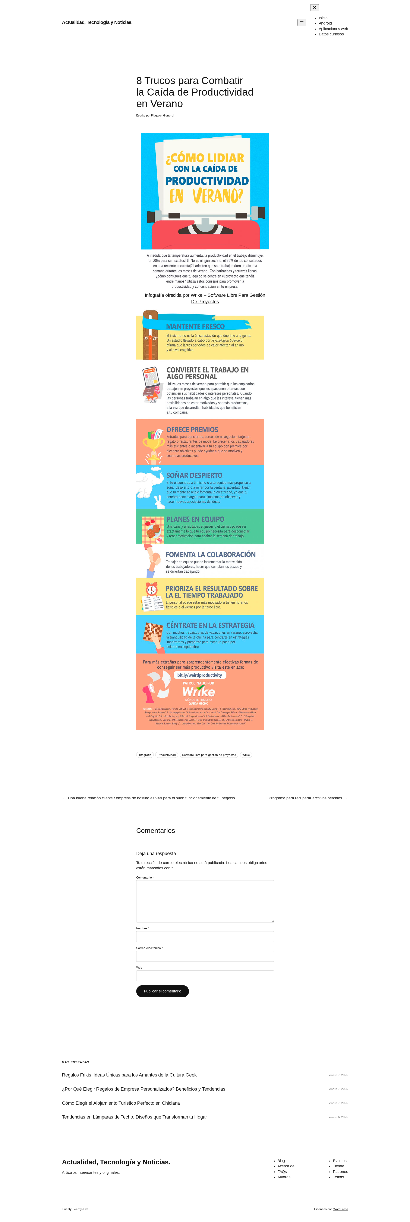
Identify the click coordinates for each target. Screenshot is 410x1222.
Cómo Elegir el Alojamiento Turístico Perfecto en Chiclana (121, 1103)
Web (139, 967)
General (168, 115)
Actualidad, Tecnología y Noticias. (97, 22)
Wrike (246, 754)
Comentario (145, 877)
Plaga (155, 115)
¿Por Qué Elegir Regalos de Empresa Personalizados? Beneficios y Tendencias (143, 1089)
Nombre (142, 928)
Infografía (145, 754)
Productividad (167, 754)
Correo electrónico (149, 948)
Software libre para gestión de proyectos (209, 754)
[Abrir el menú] (301, 22)
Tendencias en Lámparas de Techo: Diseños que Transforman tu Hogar (134, 1117)
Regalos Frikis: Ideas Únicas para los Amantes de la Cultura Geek (129, 1075)
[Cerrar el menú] (314, 7)
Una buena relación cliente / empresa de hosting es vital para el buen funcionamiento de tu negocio (151, 798)
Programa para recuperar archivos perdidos (305, 798)
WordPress (340, 1209)
